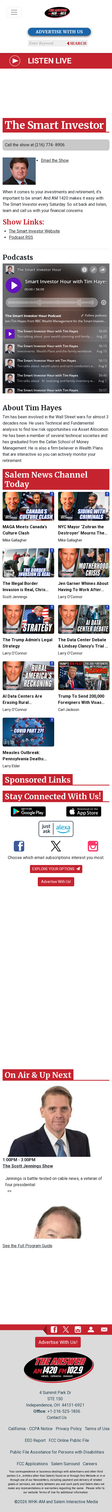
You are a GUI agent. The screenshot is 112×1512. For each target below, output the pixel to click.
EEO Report (35, 1440)
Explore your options (53, 869)
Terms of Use (97, 1428)
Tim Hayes (43, 408)
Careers (90, 1463)
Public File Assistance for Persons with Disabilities (57, 1452)
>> (8, 1191)
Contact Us (57, 1417)
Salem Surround (65, 1463)
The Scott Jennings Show (28, 1166)
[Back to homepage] (57, 12)
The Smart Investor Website (34, 231)
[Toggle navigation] (14, 12)
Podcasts (18, 257)
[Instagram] (93, 847)
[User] (91, 1329)
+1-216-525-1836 (63, 1411)
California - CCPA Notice (30, 1428)
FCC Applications (32, 1463)
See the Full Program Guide (27, 1245)
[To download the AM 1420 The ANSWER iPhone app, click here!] (83, 811)
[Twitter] (56, 847)
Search (78, 43)
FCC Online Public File (69, 1440)
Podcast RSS (21, 237)
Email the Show (55, 160)
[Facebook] (19, 847)
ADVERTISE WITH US (59, 31)
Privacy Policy (69, 1428)
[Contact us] (104, 1329)
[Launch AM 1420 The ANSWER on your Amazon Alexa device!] (56, 829)
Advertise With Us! (56, 882)
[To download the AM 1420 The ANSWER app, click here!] (28, 811)
